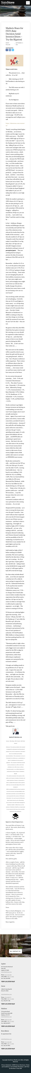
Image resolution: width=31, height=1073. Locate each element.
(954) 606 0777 (8, 997)
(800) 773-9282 (10, 976)
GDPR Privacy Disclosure (18, 1065)
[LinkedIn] (10, 50)
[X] (13, 50)
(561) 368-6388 (8, 1042)
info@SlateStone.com (6, 972)
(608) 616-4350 (8, 1019)
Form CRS (19, 1068)
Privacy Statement (6, 1065)
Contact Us (16, 951)
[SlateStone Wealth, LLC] (7, 2)
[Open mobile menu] (28, 2)
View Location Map (8, 981)
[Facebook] (7, 50)
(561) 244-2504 (8, 974)
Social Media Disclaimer (17, 1066)
